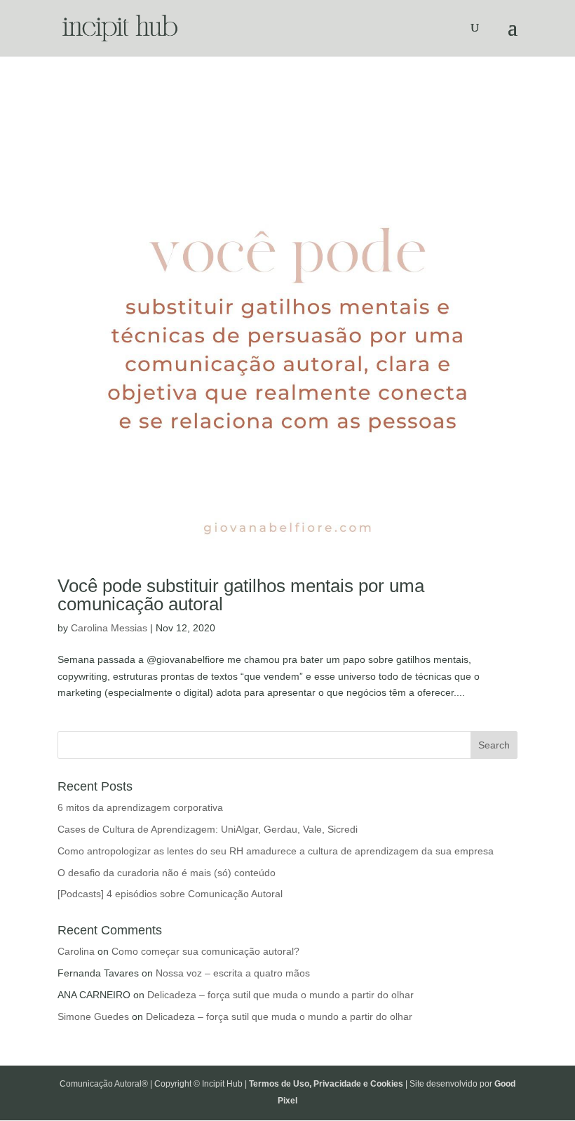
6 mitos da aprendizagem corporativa (140, 807)
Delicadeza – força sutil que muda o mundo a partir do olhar (280, 994)
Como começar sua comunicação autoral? (205, 951)
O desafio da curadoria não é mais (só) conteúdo (167, 872)
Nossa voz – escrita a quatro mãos (233, 973)
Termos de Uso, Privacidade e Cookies (326, 1084)
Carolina (76, 951)
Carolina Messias (109, 627)
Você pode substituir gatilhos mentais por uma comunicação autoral (241, 595)
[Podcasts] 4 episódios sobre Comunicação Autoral (170, 893)
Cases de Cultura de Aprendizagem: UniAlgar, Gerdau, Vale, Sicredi (208, 829)
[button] (545, 19)
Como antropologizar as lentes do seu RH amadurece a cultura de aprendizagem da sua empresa (276, 851)
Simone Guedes (93, 1016)
